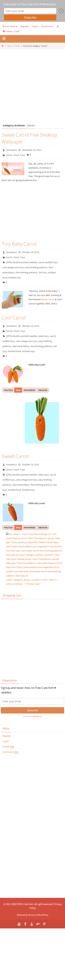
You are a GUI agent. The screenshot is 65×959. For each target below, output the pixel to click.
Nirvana (32, 914)
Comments (10, 752)
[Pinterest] (44, 924)
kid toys (43, 272)
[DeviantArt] (38, 924)
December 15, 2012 (31, 150)
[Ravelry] (31, 924)
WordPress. (43, 914)
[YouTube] (19, 924)
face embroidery (20, 346)
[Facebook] (25, 924)
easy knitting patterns (36, 267)
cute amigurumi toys (13, 267)
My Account (47, 26)
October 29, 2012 (30, 252)
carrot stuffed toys (48, 262)
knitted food (14, 351)
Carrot (9, 155)
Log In (35, 26)
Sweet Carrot (47, 299)
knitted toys (14, 277)
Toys (9, 46)
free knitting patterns (27, 272)
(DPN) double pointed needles (21, 262)
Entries (8, 746)
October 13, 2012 (30, 325)
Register (25, 26)
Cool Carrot (14, 317)
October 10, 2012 (30, 464)
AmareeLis (11, 150)
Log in (6, 741)
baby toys (43, 336)
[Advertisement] (32, 84)
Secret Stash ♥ (10, 26)
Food (17, 46)
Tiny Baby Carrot (19, 243)
